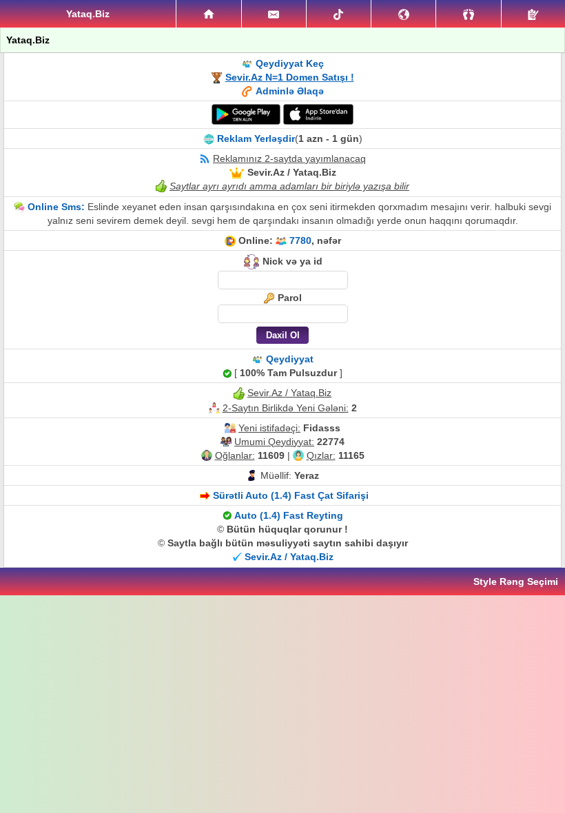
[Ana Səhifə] (208, 14)
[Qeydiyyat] (533, 14)
